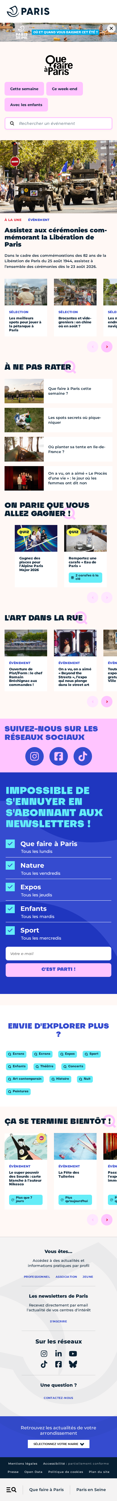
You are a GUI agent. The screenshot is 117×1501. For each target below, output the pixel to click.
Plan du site (99, 1472)
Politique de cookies (65, 1472)
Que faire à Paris (46, 1489)
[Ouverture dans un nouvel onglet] (34, 756)
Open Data (33, 1472)
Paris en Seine (91, 1489)
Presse (13, 1472)
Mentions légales (22, 1463)
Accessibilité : (76, 1463)
